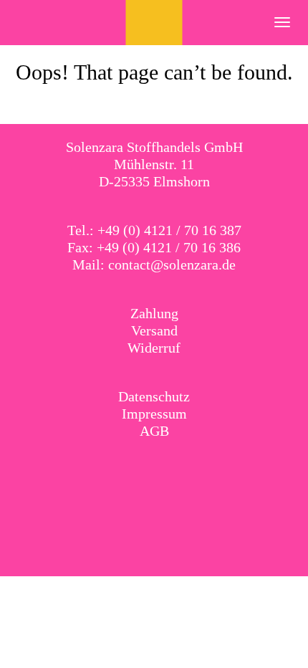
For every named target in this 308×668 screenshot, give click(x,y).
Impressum (154, 413)
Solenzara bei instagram (169, 468)
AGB (154, 431)
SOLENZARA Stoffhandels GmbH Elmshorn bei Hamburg (154, 22)
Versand (154, 330)
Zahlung (154, 313)
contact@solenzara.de (172, 264)
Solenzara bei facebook (139, 468)
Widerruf (154, 348)
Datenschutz (154, 396)
